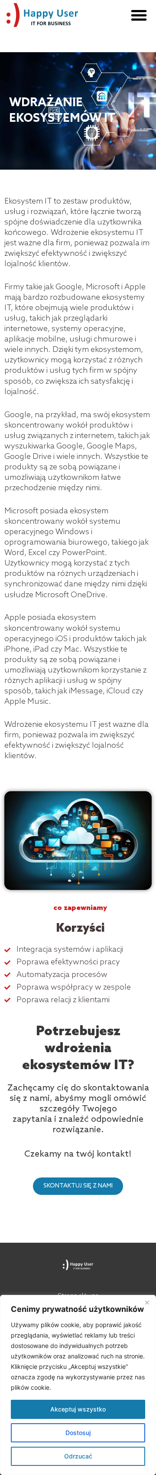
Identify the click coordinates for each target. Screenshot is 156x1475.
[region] (78, 1385)
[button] (139, 15)
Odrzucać (78, 1456)
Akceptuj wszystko (78, 1409)
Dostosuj (78, 1432)
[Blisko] (147, 1302)
